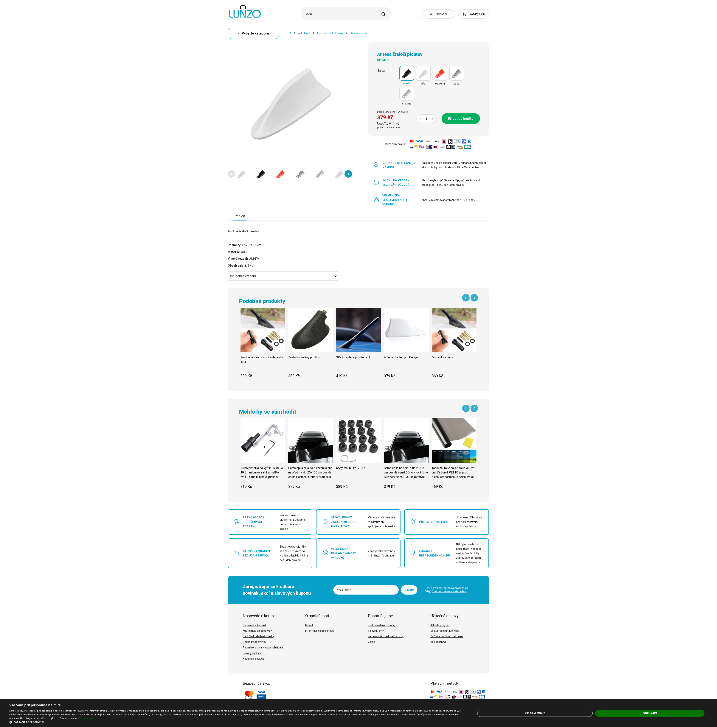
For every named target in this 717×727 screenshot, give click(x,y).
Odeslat (409, 589)
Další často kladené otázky (258, 636)
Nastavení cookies (253, 658)
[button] (231, 174)
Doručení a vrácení (242, 276)
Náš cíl (309, 625)
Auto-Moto (304, 33)
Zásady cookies (252, 653)
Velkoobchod (438, 641)
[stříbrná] (407, 93)
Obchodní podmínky (254, 641)
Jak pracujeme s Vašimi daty (450, 591)
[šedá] (457, 73)
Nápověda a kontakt (254, 625)
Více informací (86, 718)
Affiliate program (440, 625)
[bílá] (423, 73)
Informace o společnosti (319, 630)
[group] (262, 345)
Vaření (371, 641)
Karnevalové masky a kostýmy (385, 636)
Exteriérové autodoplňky (330, 33)
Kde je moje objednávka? (257, 630)
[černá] (407, 73)
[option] (241, 173)
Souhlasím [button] (650, 713)
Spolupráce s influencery (444, 630)
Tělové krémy (376, 630)
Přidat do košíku (461, 119)
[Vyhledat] (383, 14)
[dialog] (358, 713)
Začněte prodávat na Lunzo (446, 636)
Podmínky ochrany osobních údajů (263, 647)
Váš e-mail (344, 590)
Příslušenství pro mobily (382, 625)
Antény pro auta (358, 33)
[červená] (440, 73)
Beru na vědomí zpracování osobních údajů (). (446, 590)
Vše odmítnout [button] (535, 713)
